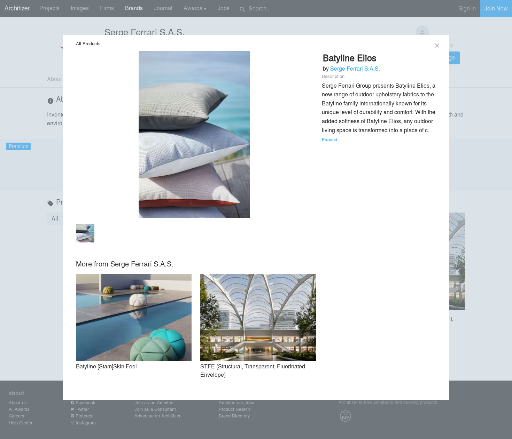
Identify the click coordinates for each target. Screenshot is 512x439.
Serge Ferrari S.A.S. (355, 68)
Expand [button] (329, 139)
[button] (85, 234)
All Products (88, 43)
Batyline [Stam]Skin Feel (106, 366)
